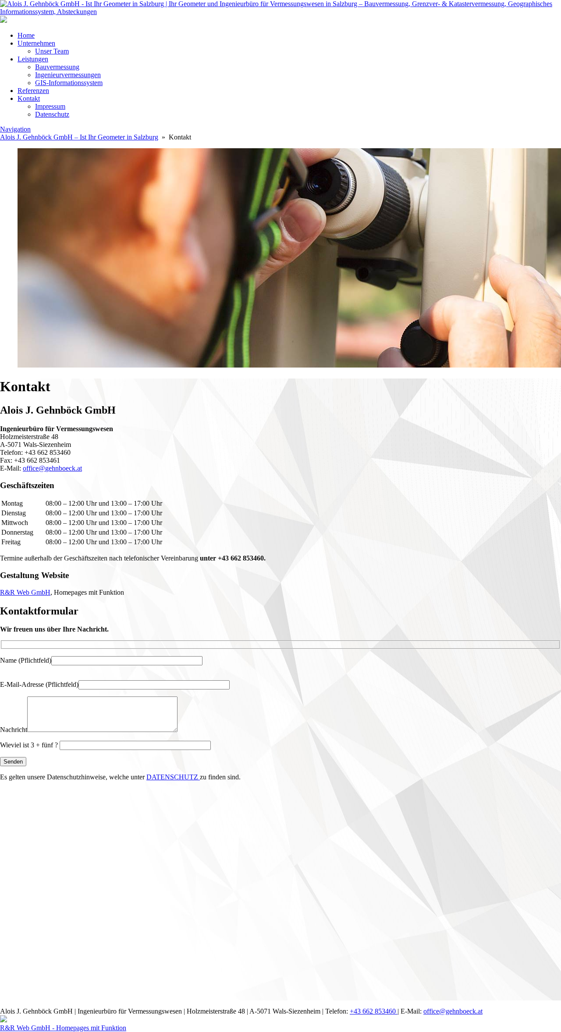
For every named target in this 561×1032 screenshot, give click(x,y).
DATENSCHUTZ (173, 777)
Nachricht (13, 729)
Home (26, 35)
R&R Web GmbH (25, 592)
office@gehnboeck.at (52, 468)
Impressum (50, 106)
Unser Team (52, 51)
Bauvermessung (57, 67)
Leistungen (33, 59)
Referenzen (33, 90)
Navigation (15, 129)
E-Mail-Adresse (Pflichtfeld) (39, 684)
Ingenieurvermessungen (68, 75)
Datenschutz (52, 114)
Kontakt (29, 98)
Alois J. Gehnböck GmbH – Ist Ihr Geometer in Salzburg (79, 137)
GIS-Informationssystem (69, 82)
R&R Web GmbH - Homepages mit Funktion (63, 1028)
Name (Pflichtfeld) (25, 660)
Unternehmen (36, 43)
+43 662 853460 (374, 1011)
